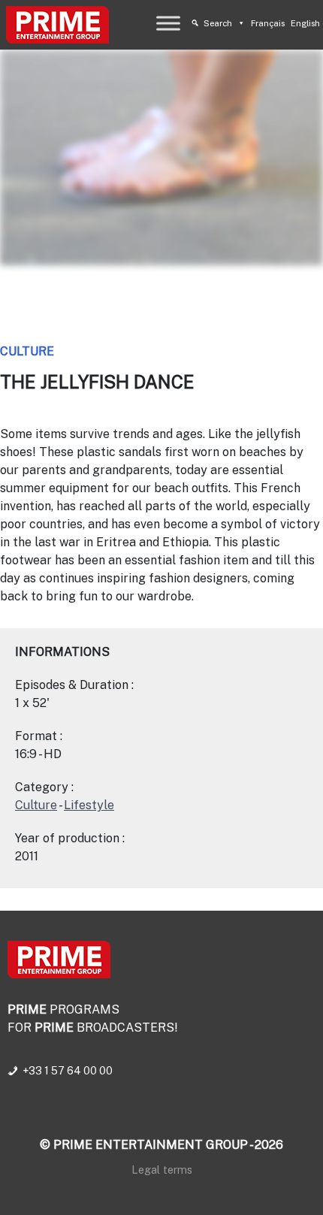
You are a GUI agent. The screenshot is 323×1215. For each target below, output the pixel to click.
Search (218, 23)
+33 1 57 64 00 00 (68, 1071)
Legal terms (161, 1169)
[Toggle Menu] (168, 23)
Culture (27, 351)
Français (268, 23)
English (305, 23)
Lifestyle (89, 805)
